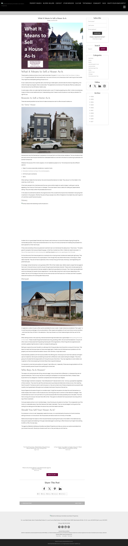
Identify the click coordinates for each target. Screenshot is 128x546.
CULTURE (78, 3)
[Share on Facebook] (44, 489)
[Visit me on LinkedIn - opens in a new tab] (100, 86)
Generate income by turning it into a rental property (36, 171)
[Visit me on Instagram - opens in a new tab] (104, 86)
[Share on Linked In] (60, 489)
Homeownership (92, 66)
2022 (92, 107)
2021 (92, 110)
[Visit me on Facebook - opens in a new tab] (90, 86)
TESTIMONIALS (87, 3)
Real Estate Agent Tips (93, 68)
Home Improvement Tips (93, 76)
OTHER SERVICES (68, 3)
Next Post (78, 503)
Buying (90, 62)
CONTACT (59, 3)
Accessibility (64, 535)
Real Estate (62, 494)
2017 (92, 121)
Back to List (52, 474)
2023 (92, 105)
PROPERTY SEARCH (36, 3)
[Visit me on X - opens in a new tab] (95, 86)
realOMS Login (77, 543)
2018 (92, 119)
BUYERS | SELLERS (48, 3)
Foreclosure (55, 494)
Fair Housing (70, 535)
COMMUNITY (97, 3)
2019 (92, 116)
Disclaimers (72, 543)
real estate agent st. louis (94, 64)
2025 (92, 99)
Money (43, 494)
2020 (92, 113)
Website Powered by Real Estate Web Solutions (64, 541)
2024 (92, 102)
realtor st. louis (92, 72)
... (66, 494)
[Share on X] (49, 489)
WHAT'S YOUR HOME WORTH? (116, 3)
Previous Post (27, 503)
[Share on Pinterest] (55, 489)
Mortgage (91, 74)
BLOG (104, 3)
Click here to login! (97, 39)
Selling (48, 494)
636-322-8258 (66, 523)
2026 (92, 96)
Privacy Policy (58, 535)
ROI (39, 494)
